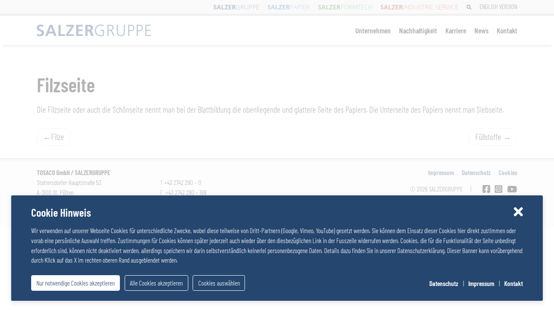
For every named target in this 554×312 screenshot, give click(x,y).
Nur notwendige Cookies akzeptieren (75, 283)
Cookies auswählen (219, 283)
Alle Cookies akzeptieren (156, 283)
